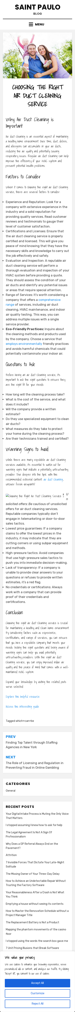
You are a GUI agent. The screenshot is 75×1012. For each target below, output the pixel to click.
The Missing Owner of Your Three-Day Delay (33, 874)
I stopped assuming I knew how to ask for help (34, 825)
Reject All (37, 1003)
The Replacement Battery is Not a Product (32, 922)
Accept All (37, 983)
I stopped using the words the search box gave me (37, 941)
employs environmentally (24, 344)
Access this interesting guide (22, 706)
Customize (37, 993)
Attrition (11, 855)
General (10, 790)
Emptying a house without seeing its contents (34, 904)
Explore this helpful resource (23, 696)
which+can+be (25, 721)
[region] (37, 981)
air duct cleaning (53, 479)
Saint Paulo (37, 7)
